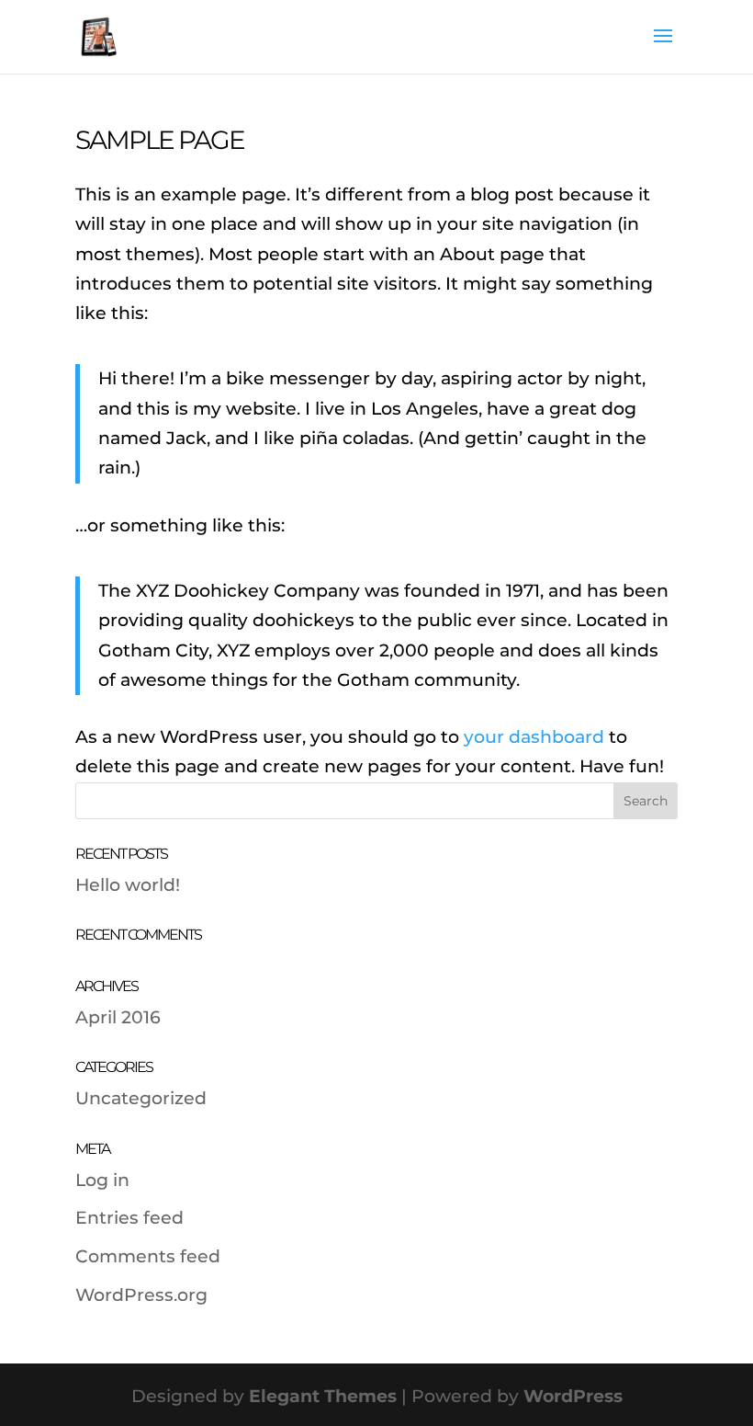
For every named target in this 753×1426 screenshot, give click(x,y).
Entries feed (129, 1217)
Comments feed (147, 1256)
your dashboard (534, 736)
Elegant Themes (323, 1396)
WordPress (573, 1396)
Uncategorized (141, 1098)
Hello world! (127, 885)
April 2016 (118, 1017)
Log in (102, 1180)
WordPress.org (141, 1295)
